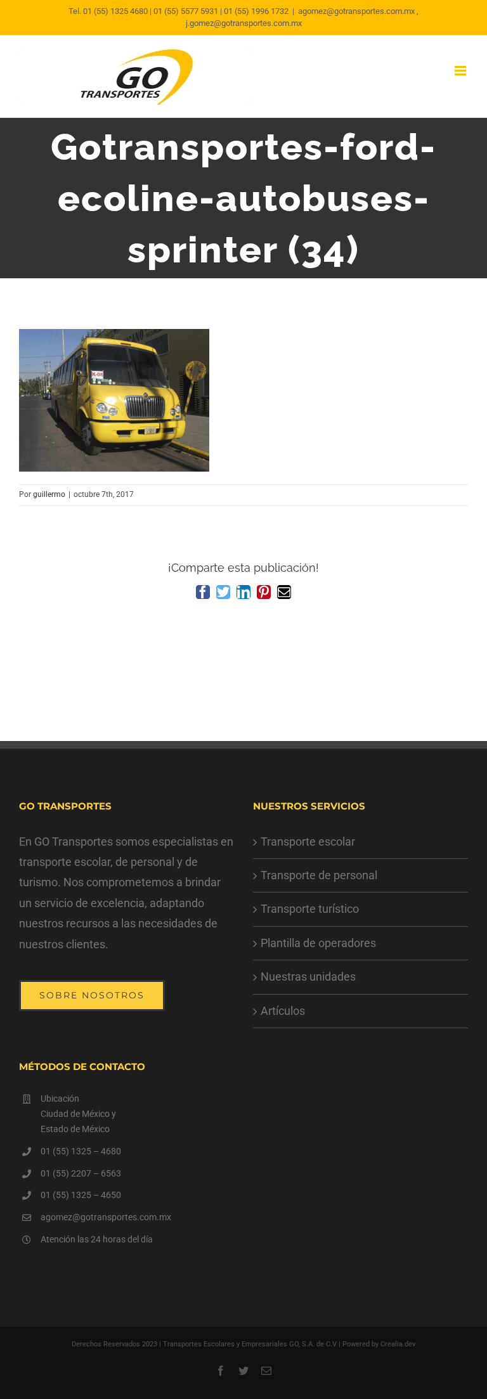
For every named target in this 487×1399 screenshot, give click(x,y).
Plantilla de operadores (318, 943)
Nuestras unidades (308, 976)
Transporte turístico (310, 908)
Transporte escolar (308, 841)
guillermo (49, 494)
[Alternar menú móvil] (461, 70)
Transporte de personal (319, 875)
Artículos (283, 1010)
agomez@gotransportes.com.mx (106, 1217)
